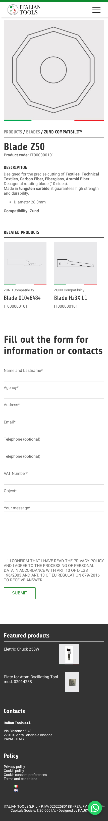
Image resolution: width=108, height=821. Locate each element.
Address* (12, 404)
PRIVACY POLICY (89, 560)
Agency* (11, 387)
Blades (33, 131)
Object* (10, 490)
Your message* (17, 508)
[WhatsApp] (95, 808)
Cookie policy (14, 771)
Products (13, 131)
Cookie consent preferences (25, 775)
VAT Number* (16, 473)
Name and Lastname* (23, 370)
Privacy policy (14, 767)
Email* (10, 422)
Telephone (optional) (22, 439)
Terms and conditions (20, 779)
